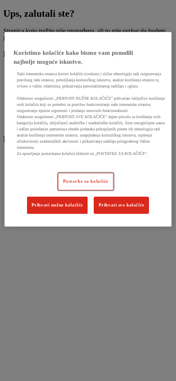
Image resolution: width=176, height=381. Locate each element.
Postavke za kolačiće (85, 181)
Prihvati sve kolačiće (121, 204)
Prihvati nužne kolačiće (57, 204)
